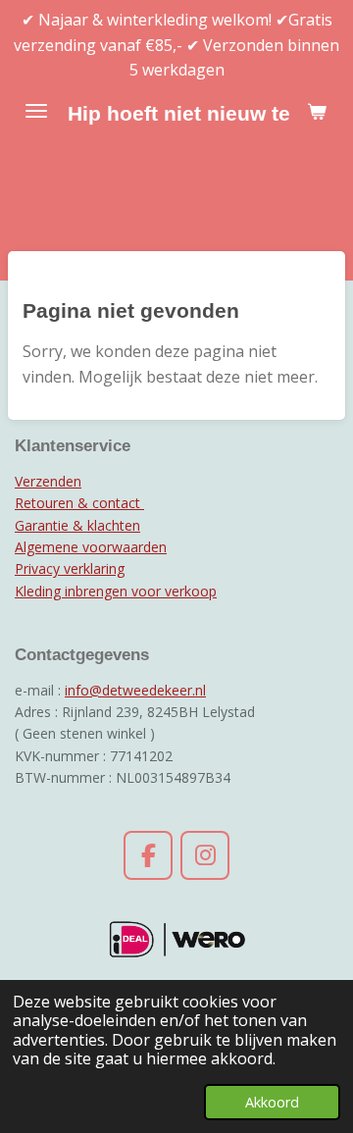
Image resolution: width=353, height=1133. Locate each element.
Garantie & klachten (77, 525)
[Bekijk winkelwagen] (316, 110)
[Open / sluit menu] (36, 110)
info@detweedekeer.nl (135, 690)
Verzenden (48, 481)
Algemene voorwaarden (91, 547)
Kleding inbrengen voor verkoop (116, 591)
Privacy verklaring (70, 568)
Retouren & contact (79, 502)
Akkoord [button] (272, 1102)
